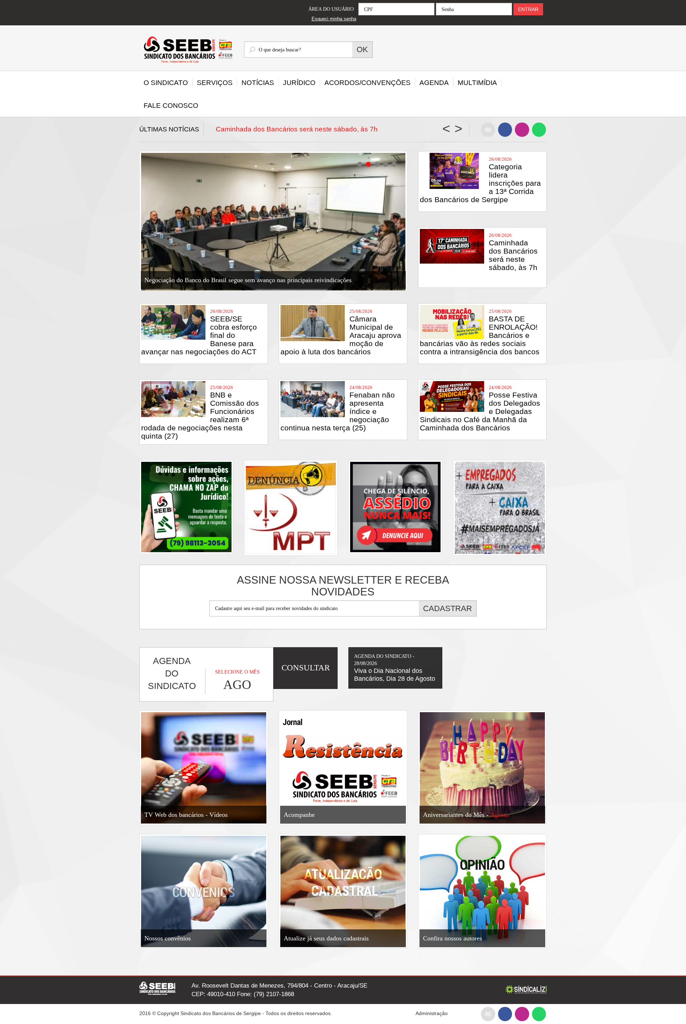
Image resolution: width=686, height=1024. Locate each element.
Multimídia (477, 82)
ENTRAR (528, 9)
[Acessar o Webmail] (488, 129)
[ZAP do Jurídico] (186, 507)
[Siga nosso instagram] (522, 129)
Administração (432, 1013)
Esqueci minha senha (334, 18)
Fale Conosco (171, 105)
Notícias (258, 82)
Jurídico (299, 82)
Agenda (434, 82)
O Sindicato (166, 82)
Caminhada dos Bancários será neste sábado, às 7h (297, 129)
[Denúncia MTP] (291, 507)
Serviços (215, 82)
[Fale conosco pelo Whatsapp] (539, 129)
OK (362, 49)
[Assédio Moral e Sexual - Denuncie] (395, 507)
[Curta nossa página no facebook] (505, 129)
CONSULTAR (306, 667)
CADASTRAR (447, 608)
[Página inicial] (186, 50)
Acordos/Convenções (367, 82)
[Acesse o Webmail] (488, 1014)
